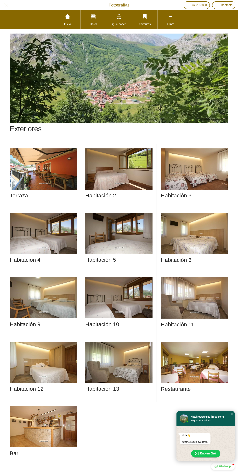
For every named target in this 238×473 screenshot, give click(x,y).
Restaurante (176, 389)
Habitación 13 (102, 389)
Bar (14, 453)
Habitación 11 (177, 324)
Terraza (19, 195)
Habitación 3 (176, 195)
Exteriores (26, 129)
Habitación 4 (25, 260)
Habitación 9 (25, 324)
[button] (231, 414)
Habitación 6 (176, 260)
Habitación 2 (100, 195)
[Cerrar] (6, 5)
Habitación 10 (102, 324)
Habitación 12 (27, 389)
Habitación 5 (100, 260)
